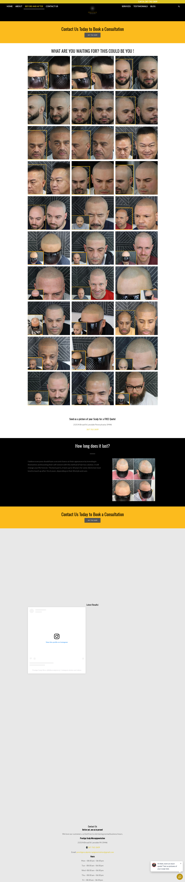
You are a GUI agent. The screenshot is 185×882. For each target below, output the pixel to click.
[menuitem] (9, 6)
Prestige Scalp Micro (39, 670)
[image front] (94, 178)
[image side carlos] (94, 73)
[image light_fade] (50, 354)
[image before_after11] (137, 248)
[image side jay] (137, 108)
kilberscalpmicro (54, 670)
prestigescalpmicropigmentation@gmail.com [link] (95, 852)
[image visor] (94, 354)
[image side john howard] (94, 143)
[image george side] (50, 108)
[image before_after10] (50, 283)
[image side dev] (137, 178)
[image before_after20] (94, 389)
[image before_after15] (50, 319)
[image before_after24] (94, 319)
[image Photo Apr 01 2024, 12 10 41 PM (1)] (50, 213)
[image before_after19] (137, 354)
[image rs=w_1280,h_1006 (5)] (94, 213)
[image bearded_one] (137, 389)
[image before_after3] (50, 248)
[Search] (178, 6)
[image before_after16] (137, 319)
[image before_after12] (94, 248)
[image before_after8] (137, 283)
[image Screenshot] (137, 143)
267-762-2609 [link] (92, 429)
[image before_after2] (137, 213)
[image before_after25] (50, 389)
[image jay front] (94, 108)
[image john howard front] (50, 143)
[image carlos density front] (50, 73)
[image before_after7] (94, 283)
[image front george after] (137, 73)
